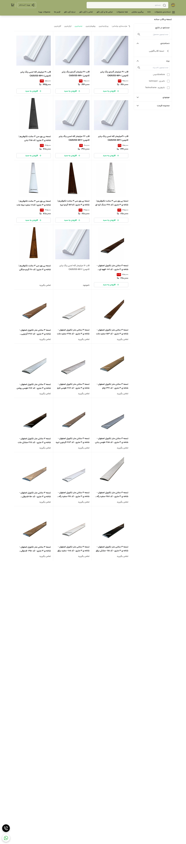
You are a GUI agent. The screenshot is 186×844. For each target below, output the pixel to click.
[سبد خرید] (12, 5)
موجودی (166, 97)
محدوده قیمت (163, 105)
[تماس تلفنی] (6, 828)
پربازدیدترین (103, 26)
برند (168, 60)
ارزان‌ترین (67, 26)
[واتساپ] (6, 838)
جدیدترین (78, 26)
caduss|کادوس (159, 74)
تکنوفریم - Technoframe (155, 87)
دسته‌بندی (165, 43)
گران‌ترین (57, 26)
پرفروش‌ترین (90, 26)
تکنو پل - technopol (157, 81)
